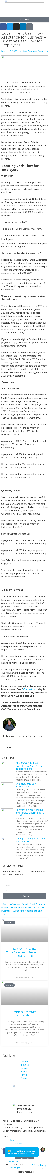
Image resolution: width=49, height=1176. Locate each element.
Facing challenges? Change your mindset (30, 840)
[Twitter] (10, 26)
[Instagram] (16, 26)
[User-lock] (29, 26)
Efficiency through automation (26, 785)
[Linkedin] (23, 26)
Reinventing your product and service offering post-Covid (30, 812)
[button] (24, 22)
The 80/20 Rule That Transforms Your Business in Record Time (30, 766)
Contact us (29, 689)
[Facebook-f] (3, 26)
